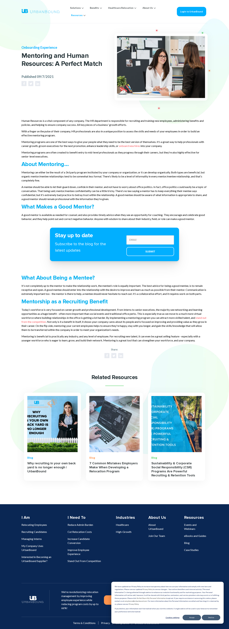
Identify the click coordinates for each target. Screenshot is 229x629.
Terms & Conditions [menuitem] (84, 622)
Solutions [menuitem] (75, 7)
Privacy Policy (148, 589)
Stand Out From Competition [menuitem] (84, 560)
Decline (211, 617)
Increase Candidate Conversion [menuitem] (79, 540)
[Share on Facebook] (23, 83)
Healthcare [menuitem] (122, 524)
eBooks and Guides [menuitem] (195, 535)
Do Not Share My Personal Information (151, 598)
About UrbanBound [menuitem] (155, 526)
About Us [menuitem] (147, 7)
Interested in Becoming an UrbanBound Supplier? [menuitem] (36, 558)
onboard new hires (129, 145)
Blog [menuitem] (187, 542)
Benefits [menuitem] (94, 7)
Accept (191, 617)
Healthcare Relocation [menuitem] (120, 7)
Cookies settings (173, 617)
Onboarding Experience (39, 47)
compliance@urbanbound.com (135, 601)
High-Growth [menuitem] (123, 531)
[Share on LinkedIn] (37, 83)
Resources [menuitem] (77, 15)
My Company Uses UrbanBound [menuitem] (32, 547)
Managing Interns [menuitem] (31, 538)
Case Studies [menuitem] (191, 549)
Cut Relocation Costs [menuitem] (80, 531)
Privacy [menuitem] (105, 622)
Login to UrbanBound (191, 11)
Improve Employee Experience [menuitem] (78, 551)
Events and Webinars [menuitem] (190, 526)
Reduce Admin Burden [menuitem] (80, 524)
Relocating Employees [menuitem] (34, 524)
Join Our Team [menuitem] (156, 535)
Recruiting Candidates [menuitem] (34, 531)
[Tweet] (30, 83)
